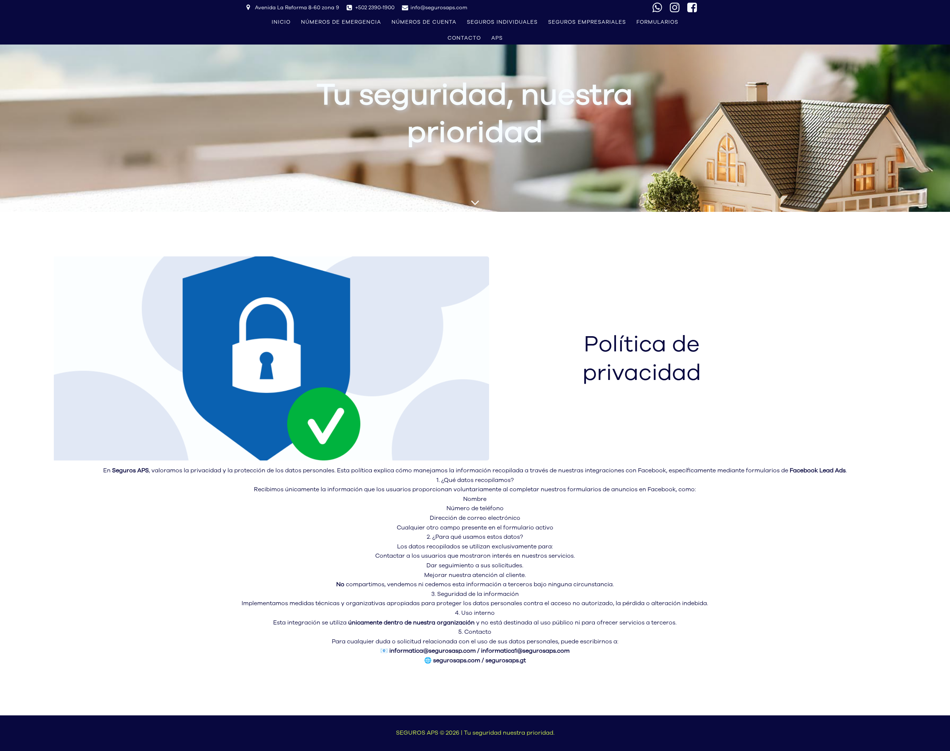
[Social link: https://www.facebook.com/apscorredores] (695, 8)
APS (497, 38)
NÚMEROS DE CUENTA (424, 22)
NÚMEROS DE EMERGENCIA (341, 22)
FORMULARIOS (657, 22)
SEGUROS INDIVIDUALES (502, 22)
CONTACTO (464, 38)
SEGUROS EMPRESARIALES (587, 22)
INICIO (281, 22)
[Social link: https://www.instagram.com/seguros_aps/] (677, 8)
